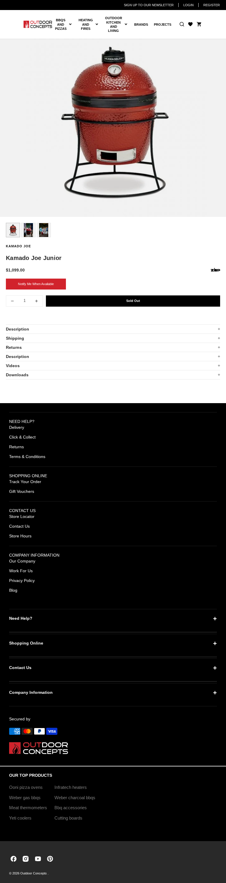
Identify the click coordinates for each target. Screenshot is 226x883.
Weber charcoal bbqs (74, 797)
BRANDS (141, 24)
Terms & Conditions (27, 456)
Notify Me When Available (36, 284)
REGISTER (211, 5)
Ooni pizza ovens (26, 787)
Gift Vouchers (21, 491)
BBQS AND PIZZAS (65, 24)
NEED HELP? (21, 421)
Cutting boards (68, 817)
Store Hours (20, 536)
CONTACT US (22, 510)
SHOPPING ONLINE (28, 475)
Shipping (15, 338)
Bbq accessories (70, 807)
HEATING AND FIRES (90, 24)
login (188, 5)
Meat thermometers (28, 807)
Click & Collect (22, 437)
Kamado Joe (18, 246)
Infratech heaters (70, 787)
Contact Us (19, 526)
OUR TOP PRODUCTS (30, 775)
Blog (13, 590)
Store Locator (21, 516)
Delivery (16, 427)
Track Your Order (25, 481)
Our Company (22, 561)
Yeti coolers (20, 817)
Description (17, 329)
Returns (14, 347)
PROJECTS (162, 24)
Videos (13, 365)
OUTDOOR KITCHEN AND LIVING (118, 24)
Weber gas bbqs (25, 797)
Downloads (17, 374)
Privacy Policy (22, 580)
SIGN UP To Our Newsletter (149, 5)
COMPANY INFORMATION (34, 555)
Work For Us (21, 570)
